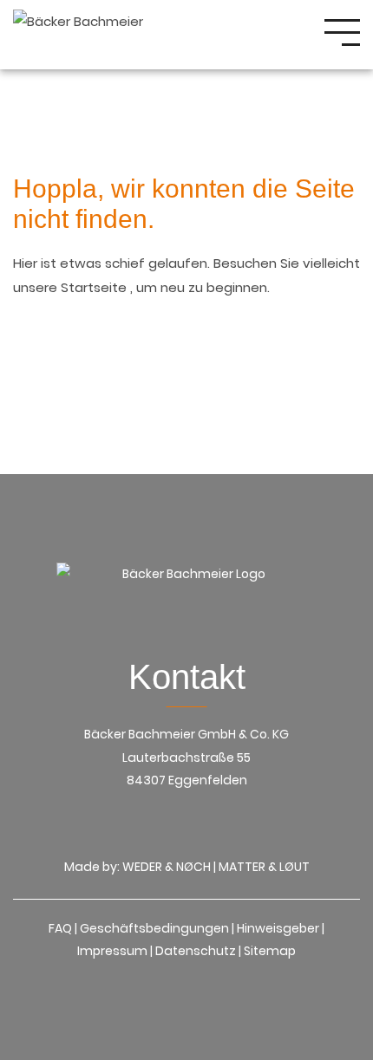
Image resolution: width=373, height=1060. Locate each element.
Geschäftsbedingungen (154, 928)
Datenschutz (195, 950)
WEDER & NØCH (166, 866)
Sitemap (270, 950)
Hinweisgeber (278, 928)
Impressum (112, 950)
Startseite (95, 287)
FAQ (60, 928)
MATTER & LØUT (264, 866)
